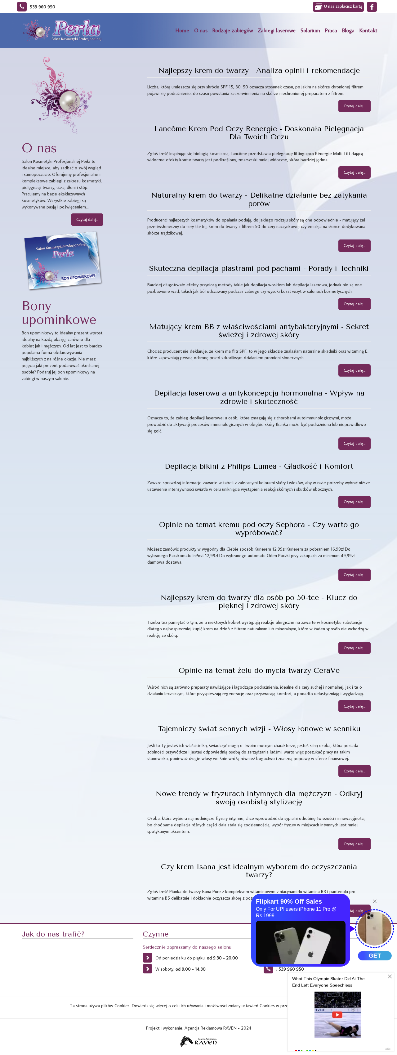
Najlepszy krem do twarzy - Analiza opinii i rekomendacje (259, 70)
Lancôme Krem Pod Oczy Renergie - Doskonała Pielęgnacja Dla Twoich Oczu (259, 132)
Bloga (348, 30)
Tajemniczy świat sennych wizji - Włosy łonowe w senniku (259, 728)
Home (182, 30)
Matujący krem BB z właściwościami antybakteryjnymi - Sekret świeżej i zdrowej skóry (259, 330)
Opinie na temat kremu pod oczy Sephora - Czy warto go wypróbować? (259, 528)
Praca (331, 30)
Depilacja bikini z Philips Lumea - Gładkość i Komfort (259, 466)
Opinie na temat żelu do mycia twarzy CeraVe (259, 670)
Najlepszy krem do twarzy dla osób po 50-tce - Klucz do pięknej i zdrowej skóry (259, 601)
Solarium (310, 30)
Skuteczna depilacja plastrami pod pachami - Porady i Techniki (259, 268)
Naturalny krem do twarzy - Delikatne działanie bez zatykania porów (259, 199)
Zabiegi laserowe (277, 30)
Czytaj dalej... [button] (87, 219)
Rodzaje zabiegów (232, 30)
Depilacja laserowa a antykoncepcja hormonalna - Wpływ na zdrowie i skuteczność (259, 397)
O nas (200, 30)
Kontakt (368, 30)
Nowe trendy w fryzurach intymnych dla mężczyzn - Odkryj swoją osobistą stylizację (259, 797)
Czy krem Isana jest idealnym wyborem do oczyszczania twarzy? (259, 870)
